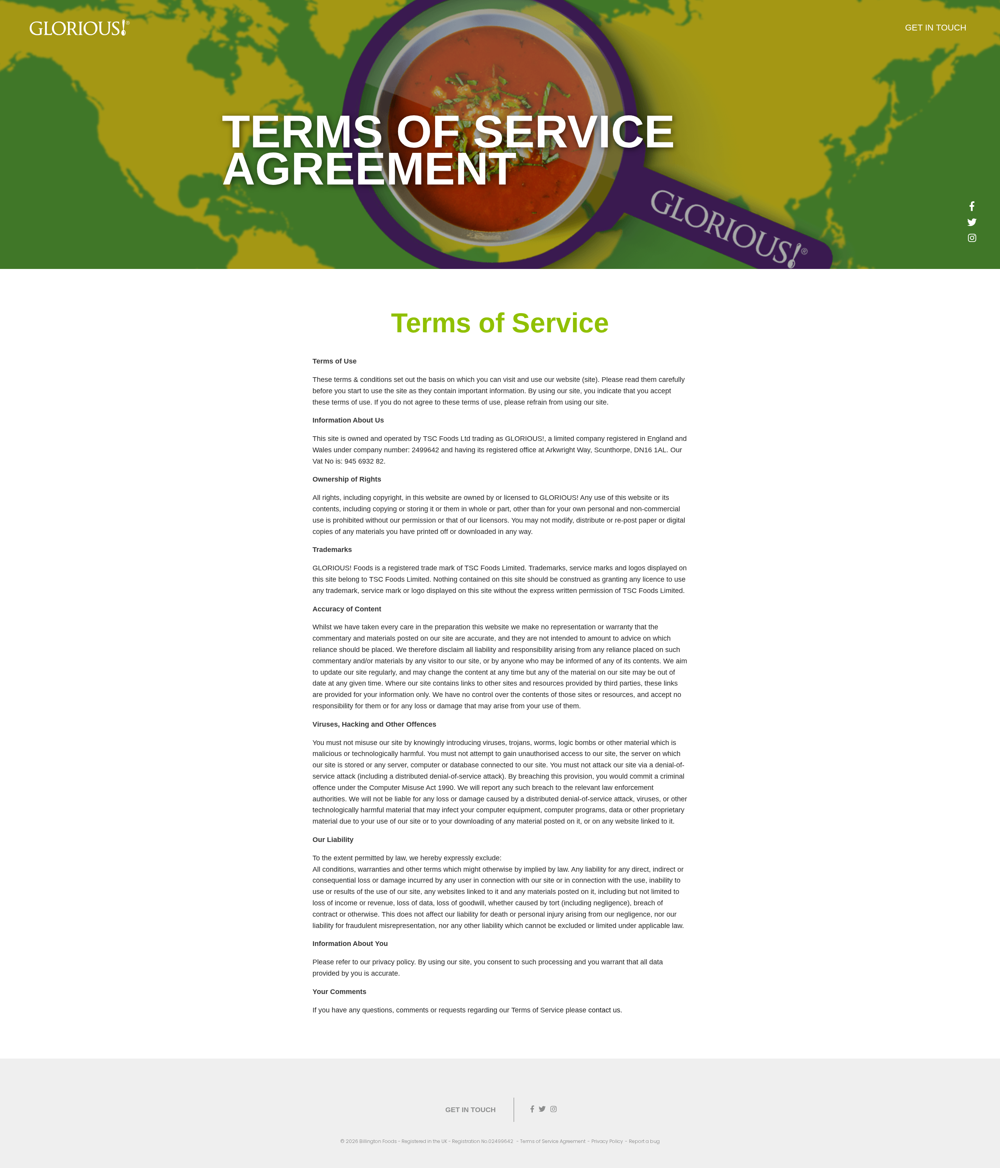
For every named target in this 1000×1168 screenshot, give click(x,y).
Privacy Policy (607, 1141)
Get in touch (935, 27)
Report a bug (644, 1141)
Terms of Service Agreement (553, 1141)
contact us (604, 1010)
